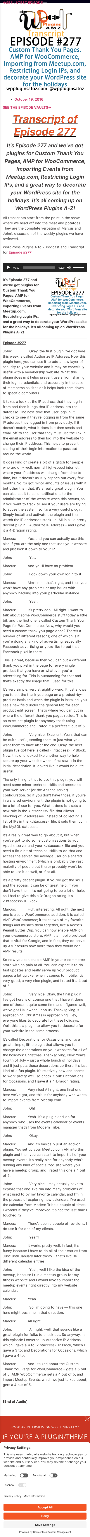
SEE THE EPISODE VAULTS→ (27, 107)
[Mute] (69, 267)
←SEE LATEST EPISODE (23, 2)
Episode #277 (20, 252)
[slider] (79, 267)
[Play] (8, 267)
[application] (45, 267)
